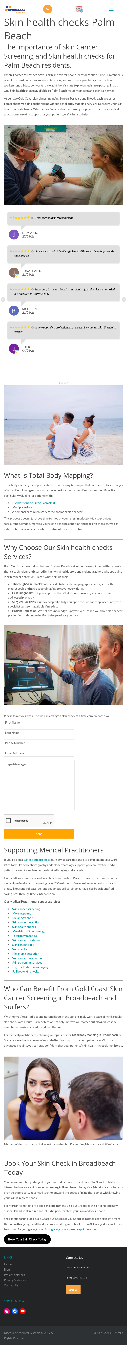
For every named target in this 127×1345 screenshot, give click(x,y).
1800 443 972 (80, 1277)
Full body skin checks (25, 971)
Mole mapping (21, 913)
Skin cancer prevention (27, 958)
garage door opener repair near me (73, 1229)
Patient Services (14, 1275)
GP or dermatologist (37, 859)
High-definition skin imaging (30, 967)
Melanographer (22, 918)
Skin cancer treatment (26, 940)
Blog (7, 1269)
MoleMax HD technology (28, 931)
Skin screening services (27, 962)
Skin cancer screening (26, 909)
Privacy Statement (16, 1280)
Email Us (73, 1289)
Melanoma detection (25, 953)
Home (8, 1264)
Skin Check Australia (110, 1333)
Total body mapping (24, 935)
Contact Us (11, 1285)
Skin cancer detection (26, 922)
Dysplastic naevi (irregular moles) (33, 503)
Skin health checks (24, 927)
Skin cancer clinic (23, 944)
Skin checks (19, 949)
